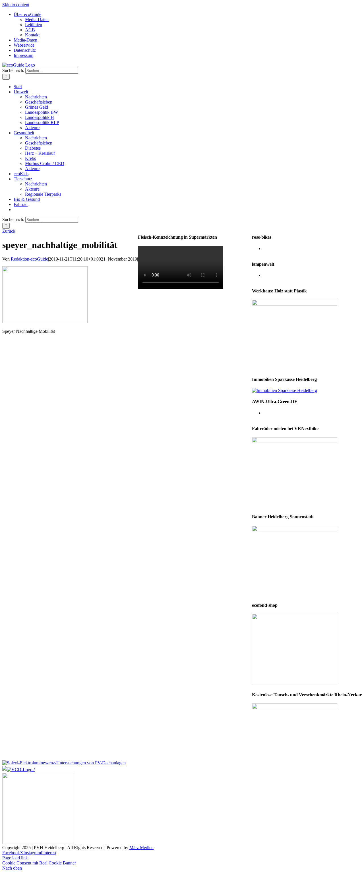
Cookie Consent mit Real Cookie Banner (39, 862)
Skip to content (15, 4)
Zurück (8, 231)
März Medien (141, 847)
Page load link (15, 857)
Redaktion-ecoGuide (29, 259)
